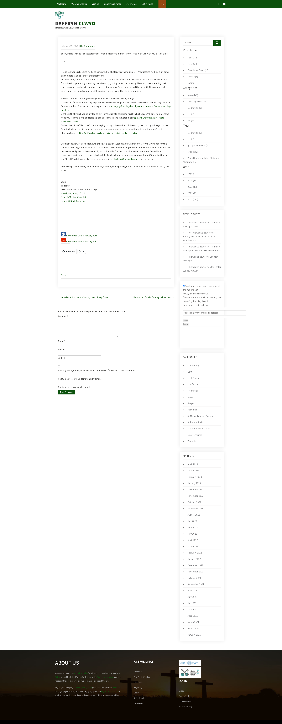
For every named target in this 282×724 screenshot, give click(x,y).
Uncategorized (195, 434)
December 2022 (195, 489)
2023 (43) (192, 186)
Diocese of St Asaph (105, 677)
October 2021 (194, 577)
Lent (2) (191, 114)
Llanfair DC (193, 384)
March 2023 (193, 470)
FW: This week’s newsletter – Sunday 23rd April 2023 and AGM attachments (199, 236)
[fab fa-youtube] (224, 4)
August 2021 (194, 590)
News (63, 275)
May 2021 (192, 609)
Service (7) (193, 76)
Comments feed (185, 701)
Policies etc (139, 703)
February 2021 (195, 628)
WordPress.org (185, 706)
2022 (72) (192, 193)
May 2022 (192, 533)
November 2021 (195, 571)
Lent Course (193, 378)
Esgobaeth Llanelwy (109, 691)
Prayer (191, 403)
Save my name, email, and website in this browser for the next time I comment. (97, 370)
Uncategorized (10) (197, 101)
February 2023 (195, 476)
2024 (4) (192, 180)
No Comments (87, 46)
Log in (181, 690)
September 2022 (196, 508)
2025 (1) (191, 174)
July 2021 (192, 596)
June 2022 (193, 527)
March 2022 (193, 546)
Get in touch (147, 4)
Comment (64, 316)
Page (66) (192, 63)
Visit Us (95, 4)
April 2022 (193, 540)
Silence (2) (193, 151)
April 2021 (193, 615)
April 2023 (193, 464)
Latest (136, 692)
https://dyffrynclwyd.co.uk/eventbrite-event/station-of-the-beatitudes (108, 133)
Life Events (131, 4)
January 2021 (194, 634)
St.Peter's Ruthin (196, 422)
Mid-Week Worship (142, 677)
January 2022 (194, 559)
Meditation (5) (195, 132)
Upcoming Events (112, 4)
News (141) (193, 95)
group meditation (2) (198, 145)
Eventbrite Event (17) (198, 70)
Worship (192, 441)
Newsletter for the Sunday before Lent (153, 297)
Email (61, 349)
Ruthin (57, 677)
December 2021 (195, 565)
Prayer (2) (192, 120)
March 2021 (193, 622)
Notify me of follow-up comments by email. (79, 378)
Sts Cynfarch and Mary (198, 428)
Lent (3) (191, 139)
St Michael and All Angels (200, 416)
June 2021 (193, 603)
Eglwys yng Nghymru (83, 687)
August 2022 (194, 514)
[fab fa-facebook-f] (218, 4)
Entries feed (184, 696)
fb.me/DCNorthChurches (73, 201)
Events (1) (192, 82)
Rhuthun (115, 687)
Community (193, 365)
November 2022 (196, 495)
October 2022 (194, 502)
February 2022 (195, 552)
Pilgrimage (138, 687)
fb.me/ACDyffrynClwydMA (73, 197)
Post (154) (193, 57)
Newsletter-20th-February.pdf (81, 241)
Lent (190, 371)
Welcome (61, 4)
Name (61, 341)
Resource (192, 409)
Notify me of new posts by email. (74, 387)
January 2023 (194, 483)
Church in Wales (81, 673)
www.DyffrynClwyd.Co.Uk (73, 193)
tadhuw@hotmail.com (125, 159)
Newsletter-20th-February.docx (81, 235)
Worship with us (79, 4)
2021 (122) (193, 199)
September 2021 (196, 584)
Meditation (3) (195, 107)
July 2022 (192, 521)
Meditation (193, 390)
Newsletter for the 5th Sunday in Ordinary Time (83, 297)
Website (62, 358)
